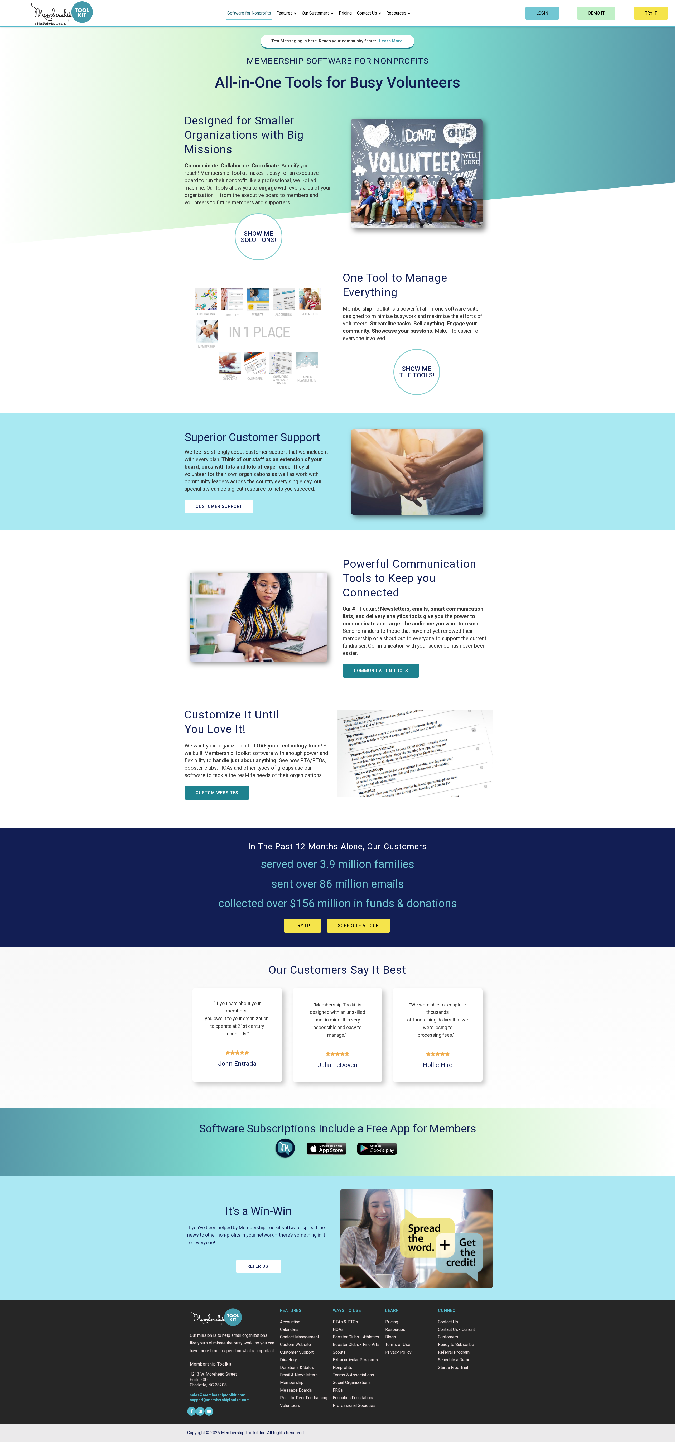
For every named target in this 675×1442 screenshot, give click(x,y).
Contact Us (367, 13)
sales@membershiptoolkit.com (217, 1395)
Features (284, 13)
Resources (396, 13)
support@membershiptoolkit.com (220, 1400)
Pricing (345, 13)
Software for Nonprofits (249, 13)
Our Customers (316, 13)
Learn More (391, 41)
